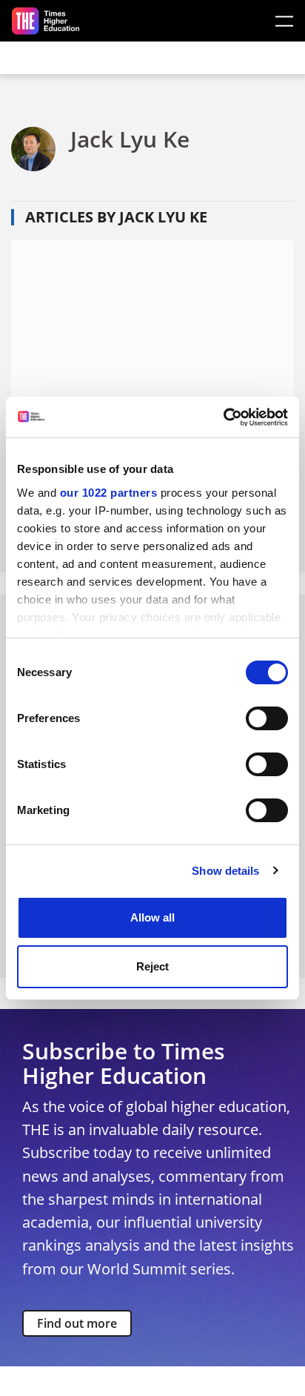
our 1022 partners (109, 492)
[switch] (267, 718)
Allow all (152, 917)
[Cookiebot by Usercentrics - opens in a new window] (223, 417)
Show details (225, 870)
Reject (152, 966)
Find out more (77, 1323)
